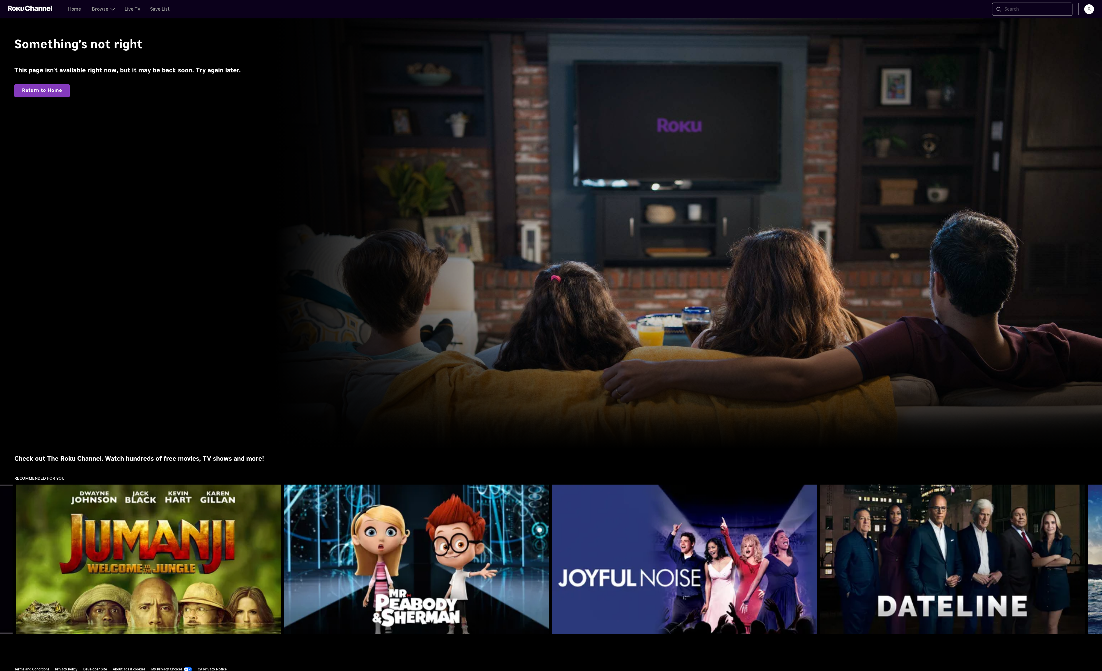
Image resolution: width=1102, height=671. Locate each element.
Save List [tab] (160, 9)
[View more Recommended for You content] (1095, 559)
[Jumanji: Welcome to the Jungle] (148, 559)
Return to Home (42, 90)
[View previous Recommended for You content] (7, 559)
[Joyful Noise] (684, 559)
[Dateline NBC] (952, 559)
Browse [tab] (100, 9)
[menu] (1089, 9)
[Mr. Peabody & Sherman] (416, 559)
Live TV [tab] (133, 9)
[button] (149, 559)
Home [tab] (74, 9)
